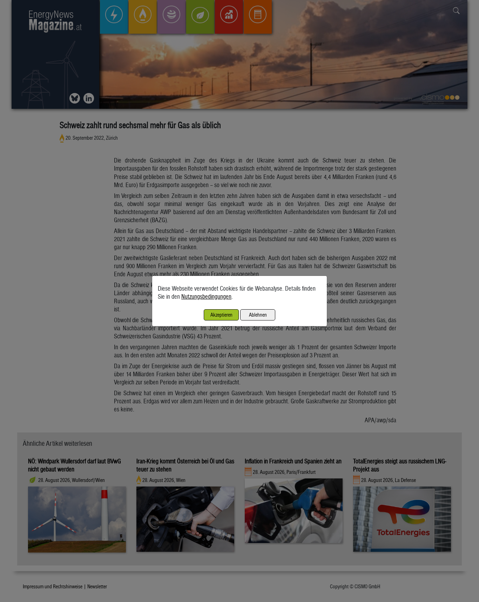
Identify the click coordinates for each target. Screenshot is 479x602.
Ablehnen (258, 315)
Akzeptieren (221, 315)
